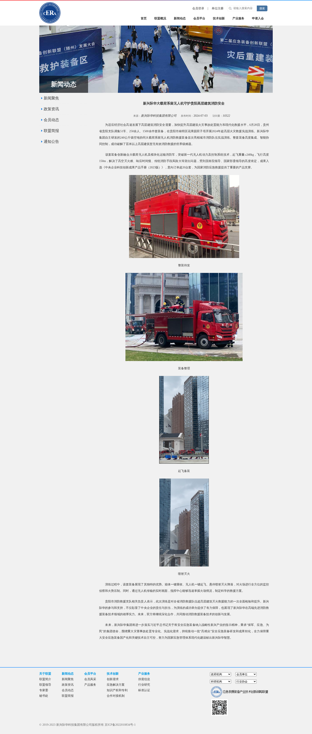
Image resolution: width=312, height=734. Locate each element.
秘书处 (43, 695)
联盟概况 (160, 18)
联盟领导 (45, 684)
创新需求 (113, 679)
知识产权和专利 (117, 690)
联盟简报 (51, 131)
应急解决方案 (116, 684)
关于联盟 (45, 673)
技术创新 (219, 18)
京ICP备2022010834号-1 (120, 724)
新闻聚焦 (51, 98)
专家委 (43, 690)
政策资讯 (51, 109)
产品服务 (90, 684)
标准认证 (144, 690)
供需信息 (144, 679)
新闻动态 (180, 18)
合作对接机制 (116, 695)
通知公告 (51, 141)
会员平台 (199, 18)
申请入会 (258, 18)
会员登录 (198, 8)
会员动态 (51, 120)
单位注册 (217, 8)
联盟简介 (45, 679)
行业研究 (144, 684)
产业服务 (238, 18)
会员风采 (90, 679)
